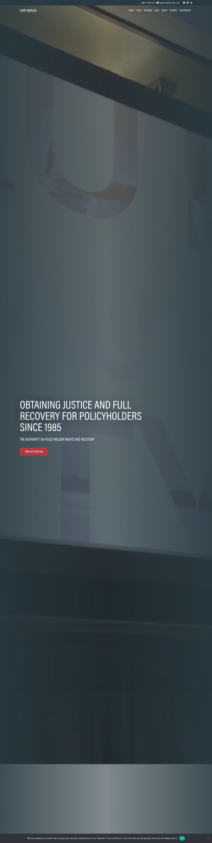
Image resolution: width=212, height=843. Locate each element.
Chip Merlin (28, 10)
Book (139, 10)
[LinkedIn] (191, 2)
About (131, 10)
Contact (173, 10)
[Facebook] (184, 2)
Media (164, 10)
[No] (208, 838)
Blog (157, 10)
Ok (182, 838)
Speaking (148, 10)
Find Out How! (32, 451)
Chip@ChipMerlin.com (169, 2)
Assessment (185, 10)
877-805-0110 (149, 2)
